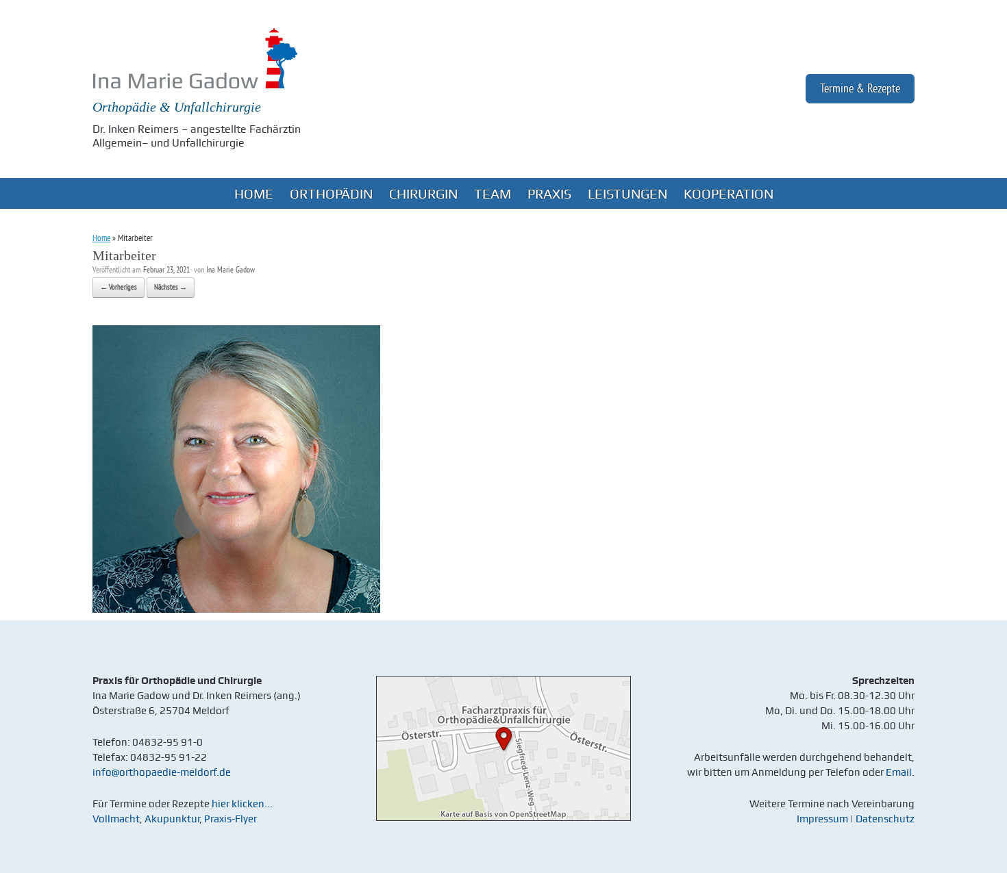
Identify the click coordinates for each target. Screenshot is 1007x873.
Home (253, 194)
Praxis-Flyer (230, 819)
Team (492, 194)
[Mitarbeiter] (236, 610)
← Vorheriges (118, 287)
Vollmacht (116, 819)
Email (899, 772)
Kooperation (728, 194)
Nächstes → (170, 287)
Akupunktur (172, 819)
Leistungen (627, 194)
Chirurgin (423, 194)
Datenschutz (885, 819)
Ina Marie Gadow (230, 271)
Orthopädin (331, 194)
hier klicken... (242, 804)
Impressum (822, 819)
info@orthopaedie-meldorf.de (161, 772)
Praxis (549, 194)
